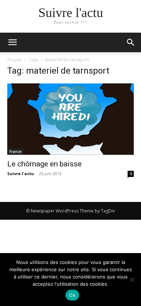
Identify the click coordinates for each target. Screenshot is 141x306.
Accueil (14, 60)
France (15, 151)
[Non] (132, 279)
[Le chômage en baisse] (70, 119)
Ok (72, 295)
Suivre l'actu (20, 173)
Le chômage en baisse (44, 164)
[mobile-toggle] (12, 42)
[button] (131, 42)
